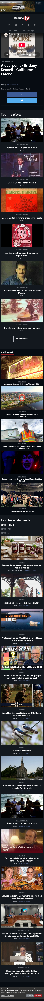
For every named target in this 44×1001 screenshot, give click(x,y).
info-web (13, 31)
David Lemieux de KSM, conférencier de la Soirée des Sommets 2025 (22, 448)
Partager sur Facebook (22, 94)
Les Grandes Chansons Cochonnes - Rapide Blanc (22, 254)
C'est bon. (38, 996)
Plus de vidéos (22, 339)
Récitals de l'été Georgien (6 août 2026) (22, 603)
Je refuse (30, 996)
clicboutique (28, 31)
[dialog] (22, 993)
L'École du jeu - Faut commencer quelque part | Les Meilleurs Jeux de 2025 (22, 676)
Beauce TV (22, 18)
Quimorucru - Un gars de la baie (22, 147)
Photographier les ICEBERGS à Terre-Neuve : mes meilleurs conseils (22, 639)
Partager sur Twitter (22, 100)
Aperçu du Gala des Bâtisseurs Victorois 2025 (22, 384)
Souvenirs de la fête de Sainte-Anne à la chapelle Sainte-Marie (22, 786)
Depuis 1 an (5, 533)
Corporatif (22, 381)
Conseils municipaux (22, 930)
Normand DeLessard (15, 570)
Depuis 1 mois (6, 529)
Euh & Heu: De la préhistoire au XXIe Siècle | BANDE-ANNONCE (22, 714)
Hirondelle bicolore (22, 750)
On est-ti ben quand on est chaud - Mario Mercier (22, 291)
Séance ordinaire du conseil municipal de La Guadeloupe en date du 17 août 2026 (21, 934)
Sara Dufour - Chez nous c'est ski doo (22, 328)
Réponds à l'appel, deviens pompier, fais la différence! (22, 415)
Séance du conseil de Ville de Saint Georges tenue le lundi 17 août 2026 (22, 972)
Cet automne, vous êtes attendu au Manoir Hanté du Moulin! (22, 480)
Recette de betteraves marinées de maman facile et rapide (22, 566)
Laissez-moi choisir (7, 996)
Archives (22, 855)
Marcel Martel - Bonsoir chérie (22, 183)
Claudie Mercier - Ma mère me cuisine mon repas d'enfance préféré (22, 897)
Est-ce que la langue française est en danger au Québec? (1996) (22, 859)
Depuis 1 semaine (7, 525)
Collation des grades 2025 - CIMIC (22, 511)
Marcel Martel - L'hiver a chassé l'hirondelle (22, 218)
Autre (3, 85)
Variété (22, 562)
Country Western (7, 61)
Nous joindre (35, 25)
